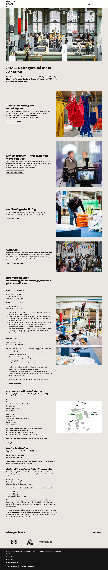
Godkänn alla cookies (27, 566)
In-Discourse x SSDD (14, 172)
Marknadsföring (13, 562)
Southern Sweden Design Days (10, 4)
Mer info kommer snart (15, 263)
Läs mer (8, 553)
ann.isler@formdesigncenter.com (37, 379)
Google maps (12, 443)
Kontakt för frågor (14, 383)
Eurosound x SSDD (14, 122)
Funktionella (12, 556)
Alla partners (96, 532)
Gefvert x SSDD (13, 219)
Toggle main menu (100, 4)
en (89, 4)
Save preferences (12, 566)
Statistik (10, 559)
